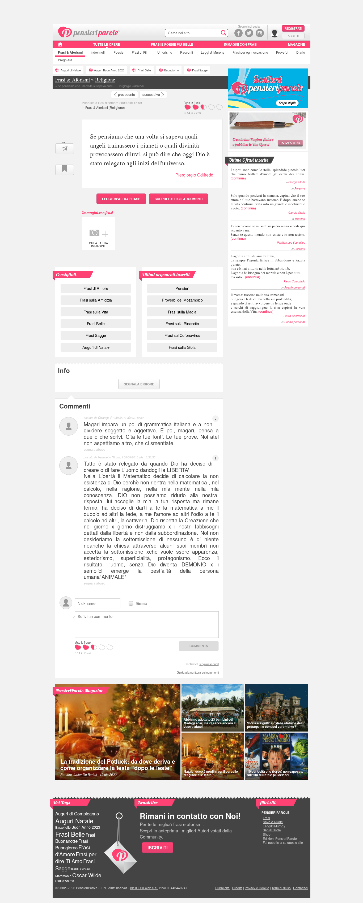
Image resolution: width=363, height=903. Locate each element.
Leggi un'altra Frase (121, 198)
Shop (267, 834)
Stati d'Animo (64, 880)
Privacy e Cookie (257, 887)
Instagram (260, 33)
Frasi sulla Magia (182, 312)
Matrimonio (63, 876)
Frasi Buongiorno (71, 844)
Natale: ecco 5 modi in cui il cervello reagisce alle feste (211, 773)
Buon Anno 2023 (85, 827)
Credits (237, 887)
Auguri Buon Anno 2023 (109, 70)
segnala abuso (94, 449)
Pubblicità (222, 887)
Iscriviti (157, 847)
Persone (299, 188)
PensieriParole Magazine (79, 690)
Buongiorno (171, 70)
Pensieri (182, 288)
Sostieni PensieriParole (268, 88)
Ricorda (141, 603)
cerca (212, 33)
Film (140, 52)
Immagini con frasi (240, 44)
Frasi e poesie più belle (172, 44)
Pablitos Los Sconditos (291, 242)
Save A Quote (273, 822)
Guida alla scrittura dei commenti (198, 672)
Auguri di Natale (71, 70)
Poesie (118, 52)
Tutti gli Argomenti (178, 198)
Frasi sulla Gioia (182, 347)
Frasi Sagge (200, 70)
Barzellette (63, 827)
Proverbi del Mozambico (182, 300)
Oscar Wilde (86, 875)
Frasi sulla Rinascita (182, 323)
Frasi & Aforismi (96, 107)
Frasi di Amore (95, 288)
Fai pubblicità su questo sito (283, 842)
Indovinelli (98, 52)
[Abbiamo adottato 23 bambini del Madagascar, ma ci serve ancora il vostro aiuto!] (213, 708)
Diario (300, 52)
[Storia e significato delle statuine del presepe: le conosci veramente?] (276, 708)
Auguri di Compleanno (77, 813)
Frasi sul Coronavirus (182, 335)
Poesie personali (294, 287)
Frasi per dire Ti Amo (75, 857)
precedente (126, 94)
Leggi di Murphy (212, 52)
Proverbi (282, 52)
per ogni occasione (250, 52)
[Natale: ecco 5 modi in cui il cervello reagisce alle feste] (213, 756)
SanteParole (272, 830)
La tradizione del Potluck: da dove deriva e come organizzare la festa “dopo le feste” (117, 764)
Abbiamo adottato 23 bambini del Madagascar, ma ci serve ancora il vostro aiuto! (209, 723)
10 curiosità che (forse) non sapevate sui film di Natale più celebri (275, 773)
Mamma (300, 219)
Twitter (249, 33)
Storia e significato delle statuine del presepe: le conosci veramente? (274, 725)
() (268, 173)
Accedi (293, 36)
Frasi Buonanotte (75, 838)
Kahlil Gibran (80, 869)
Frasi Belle (144, 70)
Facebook (238, 33)
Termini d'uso (281, 887)
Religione (117, 107)
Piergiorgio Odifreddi (194, 175)
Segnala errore (139, 384)
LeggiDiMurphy (274, 826)
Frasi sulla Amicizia (96, 300)
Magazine (296, 44)
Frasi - (89, 31)
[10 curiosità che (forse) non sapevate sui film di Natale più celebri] (276, 756)
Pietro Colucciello (294, 281)
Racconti (186, 52)
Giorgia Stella (296, 182)
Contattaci (300, 887)
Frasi (70, 52)
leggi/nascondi (209, 664)
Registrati (293, 28)
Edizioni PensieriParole (280, 838)
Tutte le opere (106, 44)
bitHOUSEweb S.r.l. (144, 887)
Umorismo (164, 52)
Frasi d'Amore (72, 850)
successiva (151, 94)
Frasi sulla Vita (95, 312)
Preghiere (65, 60)
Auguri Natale (74, 820)
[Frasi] (60, 46)
